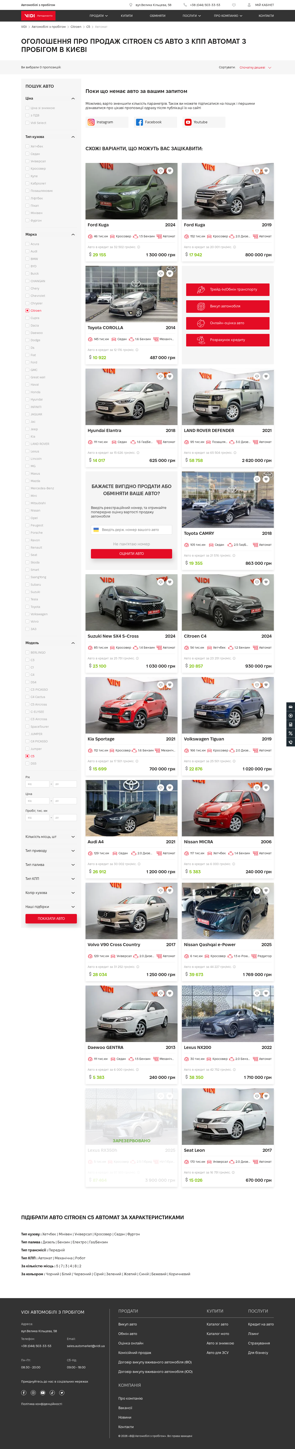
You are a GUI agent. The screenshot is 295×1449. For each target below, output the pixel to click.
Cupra (35, 318)
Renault (36, 547)
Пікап (35, 205)
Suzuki (35, 592)
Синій (144, 1274)
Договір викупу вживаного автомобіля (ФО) (155, 1362)
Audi (34, 251)
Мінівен (37, 213)
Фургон (36, 220)
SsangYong (38, 577)
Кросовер (38, 168)
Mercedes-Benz (42, 488)
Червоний (82, 1274)
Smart (35, 569)
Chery (35, 288)
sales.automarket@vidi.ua (86, 1346)
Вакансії (125, 1408)
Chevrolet (38, 295)
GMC (34, 370)
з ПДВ (35, 115)
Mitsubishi (38, 503)
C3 (33, 660)
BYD (33, 266)
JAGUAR (36, 414)
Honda (35, 392)
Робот (80, 1258)
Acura (35, 244)
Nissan (35, 510)
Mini (34, 496)
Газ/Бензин (98, 1242)
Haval (35, 384)
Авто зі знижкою (220, 1343)
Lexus (35, 451)
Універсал (38, 161)
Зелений (113, 1274)
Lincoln (36, 458)
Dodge (35, 340)
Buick (35, 273)
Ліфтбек (37, 198)
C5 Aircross (39, 704)
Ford (34, 362)
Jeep (34, 429)
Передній (57, 1250)
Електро (80, 1242)
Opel (34, 518)
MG (33, 466)
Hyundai (37, 399)
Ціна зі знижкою (43, 108)
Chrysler (37, 303)
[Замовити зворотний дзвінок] (290, 742)
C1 (32, 667)
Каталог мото (218, 1334)
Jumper (36, 749)
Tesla (34, 599)
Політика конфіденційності (41, 1404)
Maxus (35, 473)
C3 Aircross (39, 719)
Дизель (49, 1242)
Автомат (45, 1258)
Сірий (99, 1274)
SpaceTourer (40, 726)
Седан (35, 154)
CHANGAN (38, 281)
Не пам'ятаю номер (131, 544)
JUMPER (36, 734)
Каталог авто (217, 1324)
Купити (127, 15)
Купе (34, 176)
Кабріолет (38, 183)
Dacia (35, 325)
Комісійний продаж (134, 1353)
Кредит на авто (261, 1324)
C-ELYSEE (37, 712)
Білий (66, 1274)
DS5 (33, 763)
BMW (34, 259)
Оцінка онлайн (130, 1343)
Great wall (38, 377)
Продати (97, 15)
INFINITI (36, 407)
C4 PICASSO (39, 741)
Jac (33, 421)
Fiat (33, 355)
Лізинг (253, 1334)
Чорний (52, 1274)
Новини (124, 1417)
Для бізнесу (258, 1353)
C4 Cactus (38, 697)
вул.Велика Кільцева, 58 (39, 1331)
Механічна (64, 1258)
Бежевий (159, 1274)
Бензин (63, 1242)
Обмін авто (127, 1334)
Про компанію (226, 15)
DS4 (33, 682)
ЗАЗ (33, 629)
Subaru (36, 584)
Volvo (35, 621)
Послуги (190, 15)
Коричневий (179, 1274)
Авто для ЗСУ (218, 1353)
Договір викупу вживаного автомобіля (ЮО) (155, 1372)
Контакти (266, 15)
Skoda (35, 562)
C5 (32, 756)
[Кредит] (290, 733)
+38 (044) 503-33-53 (36, 1346)
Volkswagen (39, 614)
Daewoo (37, 333)
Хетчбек (37, 146)
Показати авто (51, 918)
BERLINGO (38, 652)
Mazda (35, 481)
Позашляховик (42, 190)
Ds (32, 347)
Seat (34, 555)
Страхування (259, 1343)
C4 (32, 674)
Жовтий (130, 1274)
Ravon (35, 540)
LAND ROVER (40, 444)
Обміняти (157, 15)
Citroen (36, 310)
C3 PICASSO (39, 689)
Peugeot (37, 525)
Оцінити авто (131, 554)
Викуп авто (127, 1324)
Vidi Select (38, 123)
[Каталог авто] (290, 707)
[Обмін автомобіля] (290, 715)
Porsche (37, 532)
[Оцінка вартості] (290, 724)
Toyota (35, 607)
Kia (33, 436)
